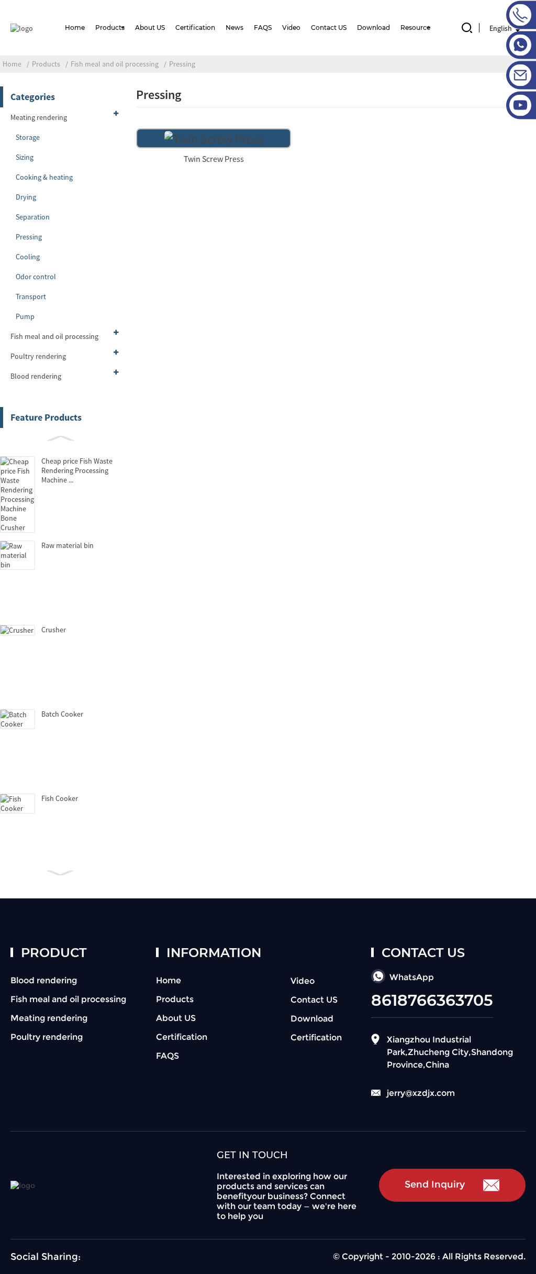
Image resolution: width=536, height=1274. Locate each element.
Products (110, 27)
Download (373, 27)
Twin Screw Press (214, 158)
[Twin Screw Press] (213, 137)
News (234, 27)
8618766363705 (432, 1000)
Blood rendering (35, 376)
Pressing (182, 64)
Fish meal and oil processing (115, 64)
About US (150, 27)
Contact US (329, 27)
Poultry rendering (38, 356)
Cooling (28, 256)
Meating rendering (38, 117)
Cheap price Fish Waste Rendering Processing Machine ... (77, 470)
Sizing (25, 157)
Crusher (53, 629)
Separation (33, 217)
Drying (26, 197)
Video (291, 27)
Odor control (36, 276)
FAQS (263, 27)
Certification (195, 27)
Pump (25, 316)
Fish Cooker (59, 798)
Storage (28, 137)
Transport (31, 296)
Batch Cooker (62, 714)
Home (75, 27)
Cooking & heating (44, 177)
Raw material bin (67, 545)
